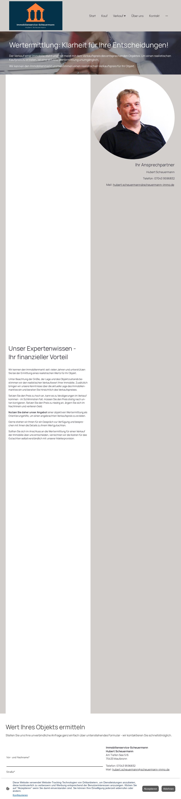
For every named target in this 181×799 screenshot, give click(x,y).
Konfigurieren (20, 795)
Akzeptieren (150, 788)
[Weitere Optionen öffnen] (166, 15)
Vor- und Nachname (18, 757)
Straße (10, 772)
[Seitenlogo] (35, 15)
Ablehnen (168, 788)
